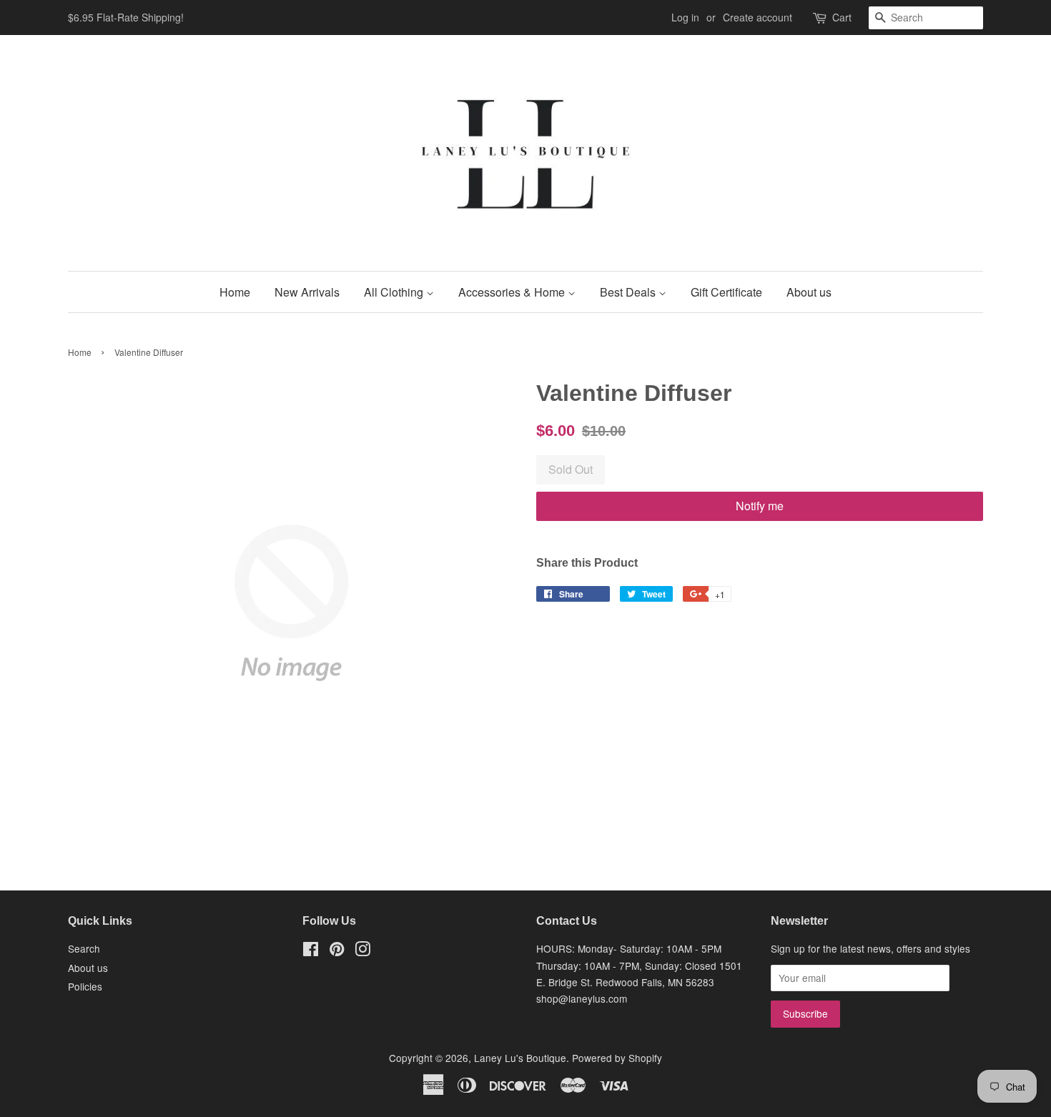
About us (809, 292)
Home (234, 292)
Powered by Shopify (617, 1058)
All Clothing (395, 292)
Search (84, 948)
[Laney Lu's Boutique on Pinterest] (337, 951)
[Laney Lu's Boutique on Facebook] (310, 951)
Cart (842, 17)
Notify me (760, 505)
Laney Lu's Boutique (520, 1058)
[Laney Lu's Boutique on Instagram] (362, 951)
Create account (757, 17)
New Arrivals (307, 292)
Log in (685, 17)
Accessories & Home (513, 292)
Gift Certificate (726, 292)
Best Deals (629, 292)
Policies (85, 986)
